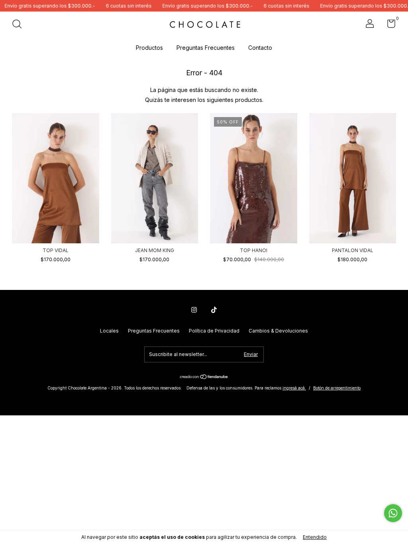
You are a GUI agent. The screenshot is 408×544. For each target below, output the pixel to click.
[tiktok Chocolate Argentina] (214, 310)
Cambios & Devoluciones (278, 331)
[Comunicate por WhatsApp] (393, 513)
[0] (388, 25)
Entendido (315, 537)
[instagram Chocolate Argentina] (194, 310)
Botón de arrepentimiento (337, 387)
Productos (149, 47)
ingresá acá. (294, 387)
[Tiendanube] (204, 377)
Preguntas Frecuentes (206, 47)
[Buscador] (19, 25)
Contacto (260, 47)
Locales (109, 331)
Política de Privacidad (214, 331)
